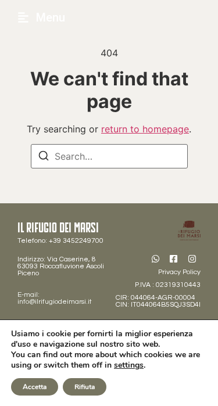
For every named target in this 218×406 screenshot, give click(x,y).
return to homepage (145, 129)
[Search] (43, 157)
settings (129, 365)
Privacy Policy (179, 272)
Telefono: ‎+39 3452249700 (60, 241)
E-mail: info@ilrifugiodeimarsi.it (54, 298)
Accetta (35, 386)
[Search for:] (109, 156)
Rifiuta (84, 386)
